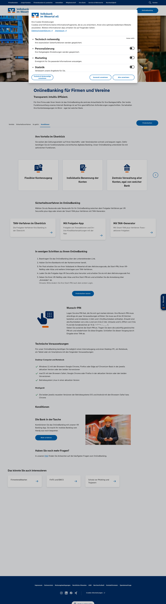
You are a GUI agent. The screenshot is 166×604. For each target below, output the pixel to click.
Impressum (60, 30)
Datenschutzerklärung (41, 30)
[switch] (132, 48)
